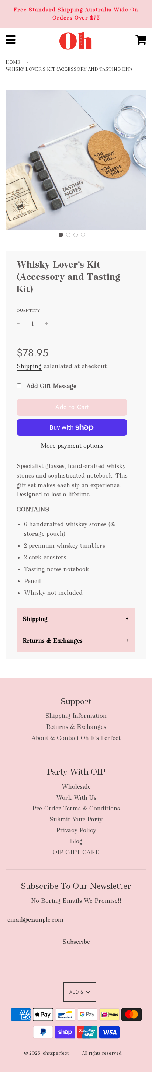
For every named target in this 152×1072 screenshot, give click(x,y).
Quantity (28, 310)
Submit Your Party (76, 819)
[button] (61, 235)
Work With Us (76, 798)
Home (13, 62)
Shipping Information (76, 716)
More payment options (72, 446)
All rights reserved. (102, 1053)
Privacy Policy (76, 830)
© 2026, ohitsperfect (46, 1053)
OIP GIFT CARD (76, 852)
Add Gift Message (50, 386)
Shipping (29, 366)
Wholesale (76, 786)
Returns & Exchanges (53, 641)
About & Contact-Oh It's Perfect (76, 738)
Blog (76, 841)
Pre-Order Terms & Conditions (76, 808)
